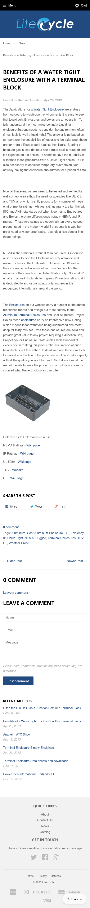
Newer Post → (77, 560)
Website (17, 469)
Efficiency (77, 532)
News (22, 43)
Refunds (56, 876)
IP (4, 538)
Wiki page (33, 445)
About (45, 814)
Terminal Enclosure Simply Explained (28, 747)
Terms (30, 876)
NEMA (29, 538)
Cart (83, 5)
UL (5, 543)
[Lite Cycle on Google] (56, 858)
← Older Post (12, 560)
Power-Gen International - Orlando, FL (29, 774)
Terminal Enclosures (62, 538)
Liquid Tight (15, 538)
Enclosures (17, 304)
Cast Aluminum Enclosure (45, 532)
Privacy (42, 876)
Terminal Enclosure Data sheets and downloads (35, 760)
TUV (80, 538)
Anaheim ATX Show (17, 734)
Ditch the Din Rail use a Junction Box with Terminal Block (42, 707)
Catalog (45, 831)
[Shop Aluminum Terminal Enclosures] (28, 420)
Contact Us (45, 820)
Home (6, 43)
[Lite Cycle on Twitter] (34, 858)
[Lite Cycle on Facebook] (45, 858)
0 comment (11, 527)
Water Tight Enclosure (48, 109)
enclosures (28, 319)
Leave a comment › (16, 592)
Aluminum (18, 532)
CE (66, 532)
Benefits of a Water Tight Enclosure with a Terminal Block (42, 721)
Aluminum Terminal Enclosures (24, 314)
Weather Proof (18, 543)
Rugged (40, 538)
